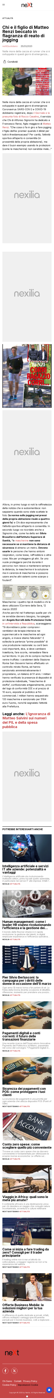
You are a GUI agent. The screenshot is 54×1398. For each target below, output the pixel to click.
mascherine (21, 540)
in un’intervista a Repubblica (18, 623)
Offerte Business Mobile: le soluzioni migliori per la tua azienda (23, 1308)
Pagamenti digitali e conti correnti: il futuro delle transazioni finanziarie (21, 1036)
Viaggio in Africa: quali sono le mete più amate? (25, 1198)
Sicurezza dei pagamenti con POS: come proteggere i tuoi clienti (24, 1092)
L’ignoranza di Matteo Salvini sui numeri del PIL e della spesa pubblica (26, 720)
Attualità (7, 18)
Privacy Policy (30, 1381)
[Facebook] (3, 1369)
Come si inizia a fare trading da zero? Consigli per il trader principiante (25, 1252)
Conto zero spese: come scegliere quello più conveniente (27, 1146)
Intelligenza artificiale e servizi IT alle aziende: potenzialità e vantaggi (25, 869)
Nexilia (5, 884)
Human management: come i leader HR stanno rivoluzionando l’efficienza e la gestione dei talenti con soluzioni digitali (26, 925)
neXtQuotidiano (10, 46)
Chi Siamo (7, 1381)
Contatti (17, 1381)
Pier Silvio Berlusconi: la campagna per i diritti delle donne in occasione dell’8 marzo (26, 980)
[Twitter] (12, 1369)
